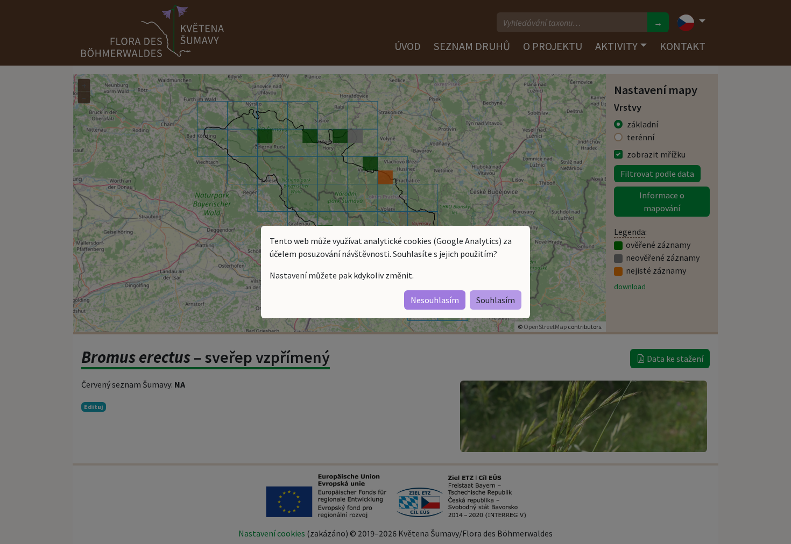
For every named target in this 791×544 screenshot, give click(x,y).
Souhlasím (495, 300)
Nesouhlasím (435, 300)
